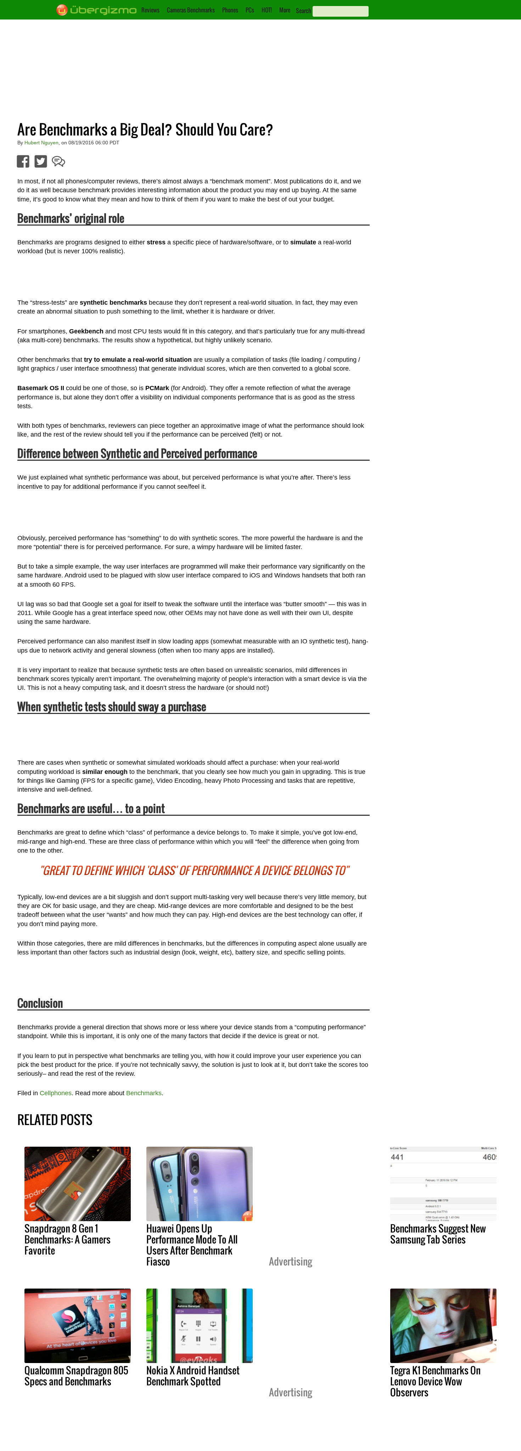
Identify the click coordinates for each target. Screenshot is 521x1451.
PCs (250, 10)
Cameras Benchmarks (191, 10)
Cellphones (56, 1093)
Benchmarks (144, 1093)
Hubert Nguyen (41, 142)
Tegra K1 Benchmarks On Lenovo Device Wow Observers (435, 1381)
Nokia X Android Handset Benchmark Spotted (193, 1375)
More (284, 10)
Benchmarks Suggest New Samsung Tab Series (438, 1233)
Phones (230, 10)
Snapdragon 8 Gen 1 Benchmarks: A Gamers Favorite (67, 1239)
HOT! (267, 10)
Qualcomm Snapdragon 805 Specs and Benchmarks (76, 1375)
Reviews (150, 10)
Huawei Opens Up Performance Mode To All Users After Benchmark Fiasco (191, 1244)
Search (303, 10)
